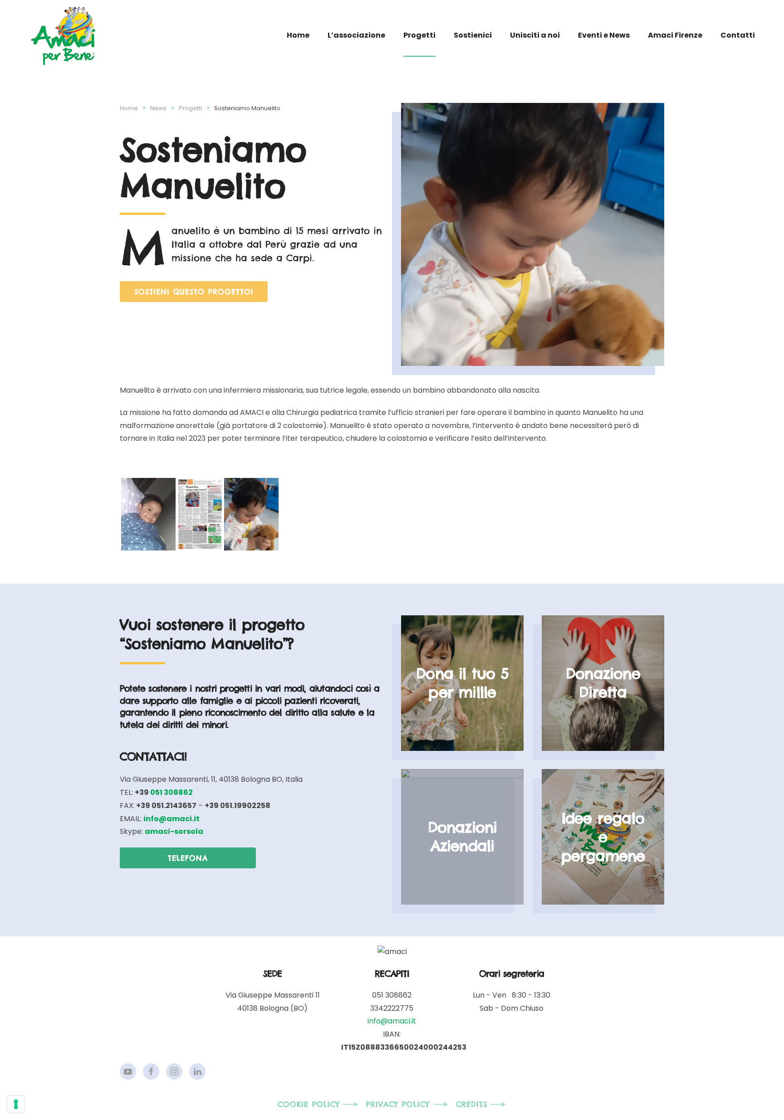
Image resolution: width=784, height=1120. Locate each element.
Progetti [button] (419, 35)
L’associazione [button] (356, 35)
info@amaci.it (392, 1021)
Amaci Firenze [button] (675, 35)
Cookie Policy (309, 1104)
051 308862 (171, 792)
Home (298, 35)
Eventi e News (604, 35)
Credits (471, 1104)
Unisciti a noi (535, 35)
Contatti (737, 35)
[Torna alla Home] (63, 36)
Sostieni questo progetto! (193, 291)
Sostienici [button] (473, 35)
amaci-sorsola (174, 831)
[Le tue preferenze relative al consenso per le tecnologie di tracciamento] (15, 1104)
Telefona (188, 857)
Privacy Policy (398, 1104)
